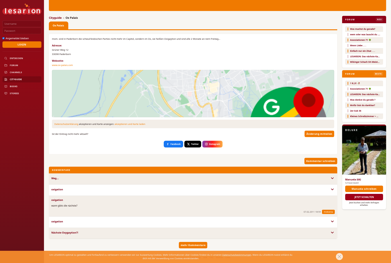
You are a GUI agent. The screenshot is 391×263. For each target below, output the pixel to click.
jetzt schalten (364, 197)
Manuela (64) (353, 179)
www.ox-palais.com (62, 65)
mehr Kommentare (193, 245)
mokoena (328, 211)
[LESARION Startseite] (21, 9)
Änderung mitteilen (319, 134)
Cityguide (16, 79)
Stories (14, 93)
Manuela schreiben (364, 188)
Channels (16, 72)
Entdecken (16, 58)
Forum (14, 65)
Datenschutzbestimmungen (236, 254)
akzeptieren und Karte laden (130, 123)
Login (22, 44)
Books (14, 86)
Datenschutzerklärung (66, 123)
